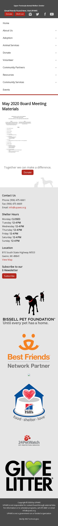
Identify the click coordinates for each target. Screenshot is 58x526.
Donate (9, 14)
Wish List (20, 14)
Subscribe (9, 276)
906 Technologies (32, 519)
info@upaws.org (17, 207)
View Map (7, 259)
